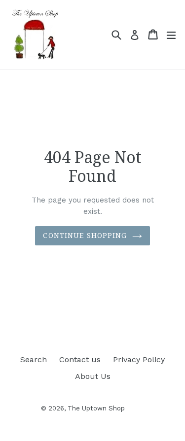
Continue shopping (85, 235)
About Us (93, 376)
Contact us (80, 359)
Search (33, 359)
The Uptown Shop (96, 408)
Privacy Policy (139, 359)
